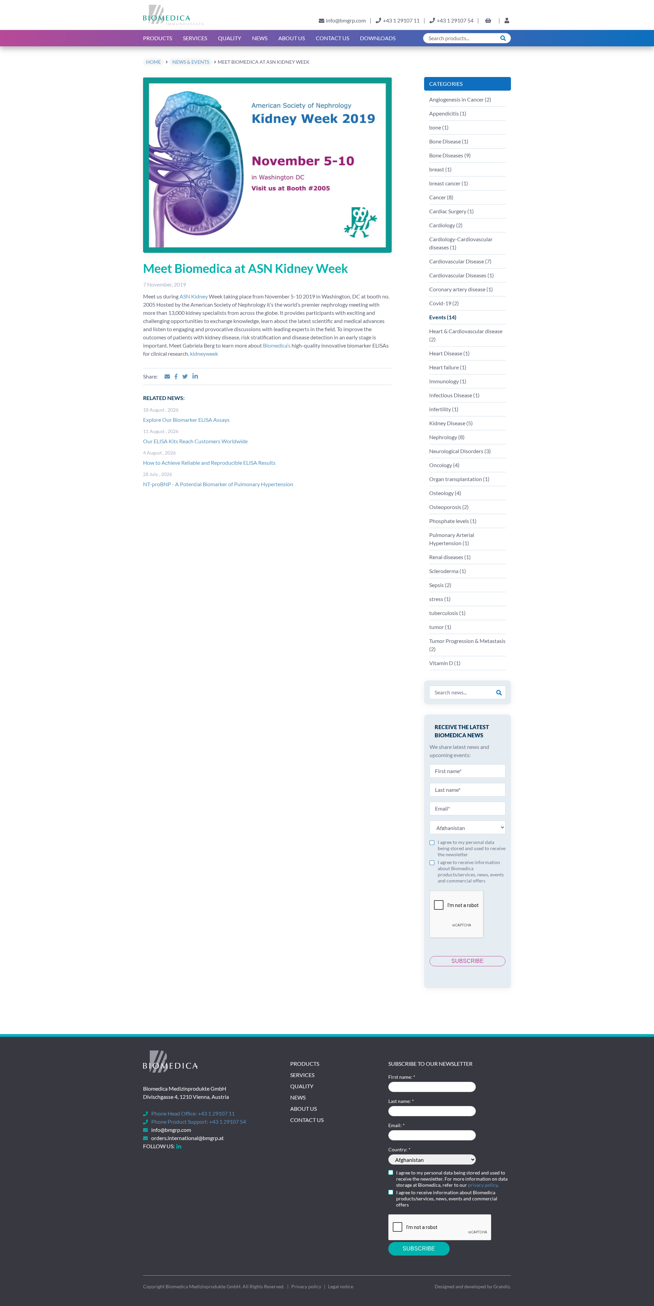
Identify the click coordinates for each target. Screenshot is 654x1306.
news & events (190, 62)
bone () (439, 127)
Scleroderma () (447, 571)
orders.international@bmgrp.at (187, 1138)
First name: (401, 1077)
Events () (442, 317)
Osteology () (445, 493)
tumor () (440, 627)
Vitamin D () (445, 663)
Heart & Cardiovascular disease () (465, 335)
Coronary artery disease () (461, 289)
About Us (303, 1108)
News (259, 38)
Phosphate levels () (453, 521)
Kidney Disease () (451, 423)
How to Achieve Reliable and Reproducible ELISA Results (209, 462)
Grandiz (501, 1286)
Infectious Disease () (454, 395)
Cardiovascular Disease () (460, 261)
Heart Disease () (449, 353)
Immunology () (447, 381)
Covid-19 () (444, 303)
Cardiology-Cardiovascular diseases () (461, 243)
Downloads (377, 38)
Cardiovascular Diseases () (461, 275)
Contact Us (332, 38)
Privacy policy (306, 1286)
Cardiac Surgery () (451, 211)
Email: (396, 1125)
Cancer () (441, 197)
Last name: (401, 1101)
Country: (399, 1149)
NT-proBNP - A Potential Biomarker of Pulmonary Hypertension (218, 484)
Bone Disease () (448, 141)
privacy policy (482, 1185)
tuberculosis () (447, 613)
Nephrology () (447, 437)
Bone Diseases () (450, 155)
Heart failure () (447, 367)
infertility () (443, 409)
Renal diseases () (450, 557)
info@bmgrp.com (346, 20)
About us (291, 38)
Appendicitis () (447, 113)
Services (195, 38)
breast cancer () (448, 183)
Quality (229, 38)
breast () (440, 169)
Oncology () (444, 465)
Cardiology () (446, 225)
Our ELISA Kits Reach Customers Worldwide (195, 441)
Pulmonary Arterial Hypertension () (451, 539)
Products (157, 38)
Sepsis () (440, 585)
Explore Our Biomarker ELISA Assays (186, 419)
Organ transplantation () (459, 479)
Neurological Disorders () (460, 451)
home (153, 62)
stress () (440, 599)
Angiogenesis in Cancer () (460, 99)
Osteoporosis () (449, 507)
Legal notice (340, 1286)
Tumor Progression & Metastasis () (467, 644)
